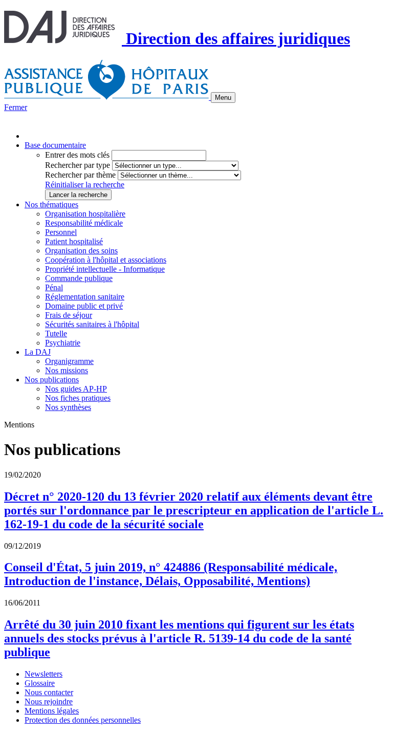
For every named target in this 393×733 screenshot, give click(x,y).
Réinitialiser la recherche (84, 184)
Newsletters (43, 674)
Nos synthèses (68, 407)
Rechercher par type (77, 165)
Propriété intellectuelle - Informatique (105, 269)
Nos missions (66, 370)
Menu (223, 97)
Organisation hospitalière (85, 213)
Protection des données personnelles (83, 720)
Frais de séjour (68, 315)
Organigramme (69, 361)
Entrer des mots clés (77, 154)
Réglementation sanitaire (84, 296)
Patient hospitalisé (74, 241)
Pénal (54, 287)
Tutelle (56, 333)
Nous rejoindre (49, 701)
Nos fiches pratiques (78, 398)
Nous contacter (49, 692)
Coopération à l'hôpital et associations (105, 259)
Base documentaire (55, 145)
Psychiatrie (62, 342)
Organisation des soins (81, 250)
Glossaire (40, 683)
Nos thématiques (51, 204)
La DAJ (38, 352)
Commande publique (79, 278)
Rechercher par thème (80, 174)
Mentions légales (52, 710)
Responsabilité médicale (84, 223)
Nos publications (52, 379)
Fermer (15, 107)
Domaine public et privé (84, 305)
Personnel (61, 232)
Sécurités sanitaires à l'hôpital (92, 324)
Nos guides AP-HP (76, 388)
